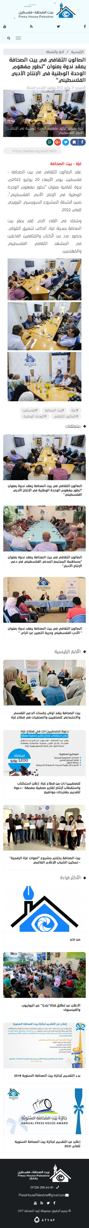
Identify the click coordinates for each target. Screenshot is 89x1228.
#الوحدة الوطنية (35, 416)
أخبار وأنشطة (55, 51)
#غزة (74, 410)
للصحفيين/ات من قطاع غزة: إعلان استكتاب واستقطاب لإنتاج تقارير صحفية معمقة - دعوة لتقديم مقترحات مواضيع (47, 788)
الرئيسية (77, 51)
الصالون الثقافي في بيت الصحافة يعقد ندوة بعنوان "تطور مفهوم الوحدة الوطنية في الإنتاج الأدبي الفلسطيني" (45, 490)
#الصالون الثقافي (66, 416)
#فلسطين (30, 410)
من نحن (75, 939)
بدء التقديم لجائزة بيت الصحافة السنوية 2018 (47, 1075)
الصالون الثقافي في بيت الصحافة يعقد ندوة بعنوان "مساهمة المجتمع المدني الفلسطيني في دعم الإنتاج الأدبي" (45, 561)
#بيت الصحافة (54, 410)
